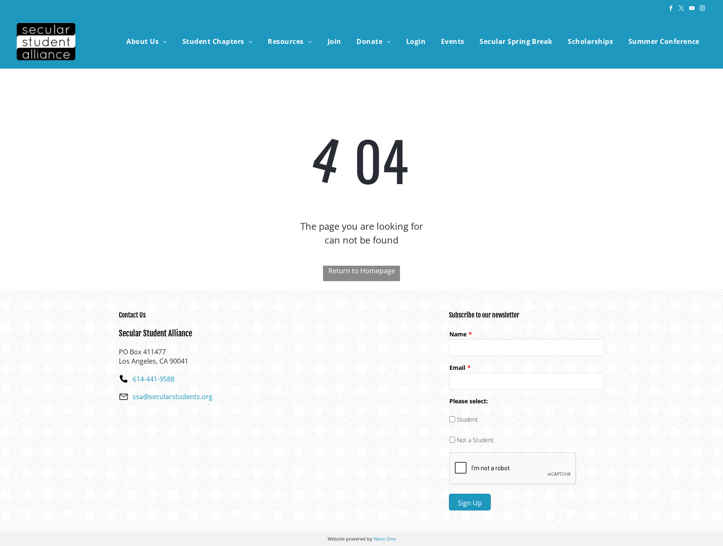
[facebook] (671, 9)
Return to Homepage (361, 270)
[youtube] (691, 9)
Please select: (468, 401)
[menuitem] (146, 41)
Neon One (385, 539)
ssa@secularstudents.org (173, 396)
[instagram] (702, 9)
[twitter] (681, 9)
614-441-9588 (153, 379)
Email (457, 368)
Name (458, 334)
